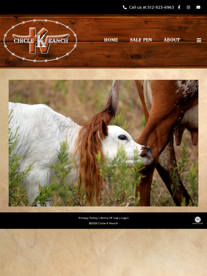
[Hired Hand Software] (197, 222)
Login (125, 218)
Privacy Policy (88, 218)
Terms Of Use (109, 218)
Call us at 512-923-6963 (152, 7)
